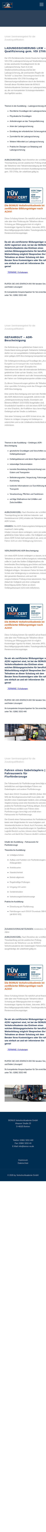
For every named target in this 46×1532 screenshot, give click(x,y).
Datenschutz (23, 1163)
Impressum (23, 1160)
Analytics (3, 1451)
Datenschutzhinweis (7, 1530)
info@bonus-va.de (26, 1146)
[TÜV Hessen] (24, 202)
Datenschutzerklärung (8, 1400)
